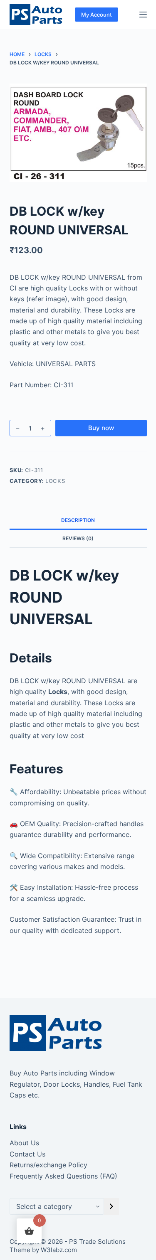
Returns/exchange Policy (48, 1165)
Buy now (101, 428)
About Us (24, 1143)
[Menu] (143, 14)
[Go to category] (111, 1206)
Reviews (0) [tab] (78, 538)
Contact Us (27, 1154)
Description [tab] (78, 520)
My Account (96, 14)
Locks (55, 480)
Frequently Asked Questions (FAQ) (63, 1176)
